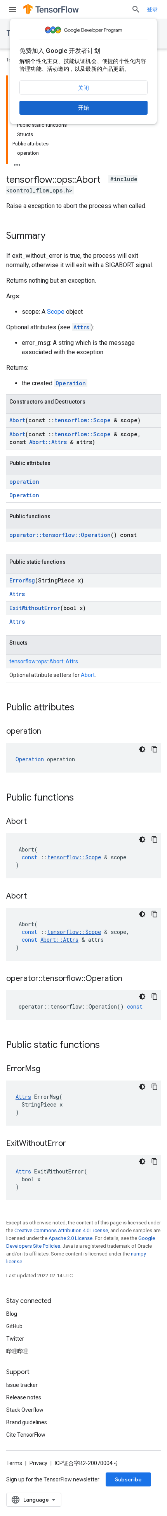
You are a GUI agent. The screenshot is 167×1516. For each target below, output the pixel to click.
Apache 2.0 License (70, 1238)
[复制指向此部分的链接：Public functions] (81, 798)
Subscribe (128, 1479)
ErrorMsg (22, 580)
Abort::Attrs (48, 442)
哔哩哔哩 (17, 1351)
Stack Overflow (24, 1410)
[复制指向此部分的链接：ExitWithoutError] (74, 1144)
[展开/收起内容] (17, 162)
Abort (17, 420)
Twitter (15, 1339)
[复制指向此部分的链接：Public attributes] (82, 708)
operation (24, 481)
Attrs (81, 327)
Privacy (38, 1463)
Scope (55, 311)
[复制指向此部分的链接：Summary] (53, 236)
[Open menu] (12, 9)
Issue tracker (22, 1385)
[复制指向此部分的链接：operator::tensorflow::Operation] (130, 979)
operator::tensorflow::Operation (60, 535)
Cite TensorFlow (25, 1435)
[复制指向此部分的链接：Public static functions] (107, 1045)
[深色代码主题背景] (142, 749)
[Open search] (136, 9)
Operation (71, 383)
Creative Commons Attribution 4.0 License (61, 1230)
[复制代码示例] (154, 749)
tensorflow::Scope (82, 420)
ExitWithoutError (34, 608)
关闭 (83, 87)
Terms (14, 1463)
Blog (11, 1314)
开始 (83, 107)
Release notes (23, 1397)
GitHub (14, 1326)
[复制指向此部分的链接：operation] (49, 731)
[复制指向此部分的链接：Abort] (34, 822)
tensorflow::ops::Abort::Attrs (43, 661)
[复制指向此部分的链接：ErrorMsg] (48, 1069)
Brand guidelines (26, 1422)
